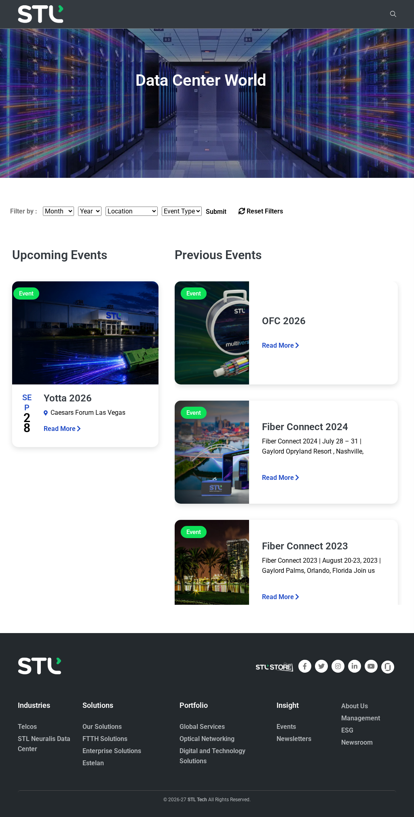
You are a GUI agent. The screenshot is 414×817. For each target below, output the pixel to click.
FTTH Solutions (104, 739)
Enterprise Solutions (111, 751)
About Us (354, 706)
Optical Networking (207, 739)
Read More (60, 429)
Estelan (93, 763)
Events (286, 726)
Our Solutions (102, 726)
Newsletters (294, 739)
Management (360, 718)
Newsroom (357, 742)
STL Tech (197, 799)
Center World (200, 78)
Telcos (27, 726)
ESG (347, 730)
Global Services (202, 726)
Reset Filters (264, 211)
